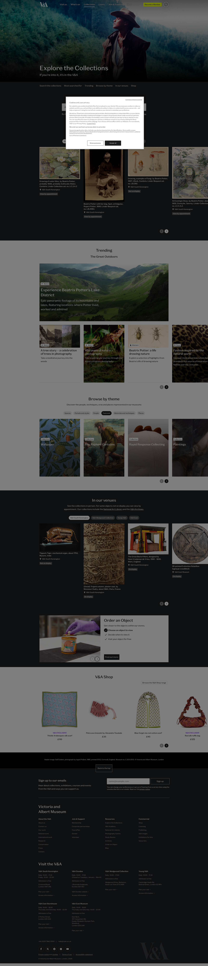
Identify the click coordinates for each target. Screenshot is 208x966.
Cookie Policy (91, 123)
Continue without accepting (133, 99)
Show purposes (95, 143)
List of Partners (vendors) (77, 135)
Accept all (113, 143)
